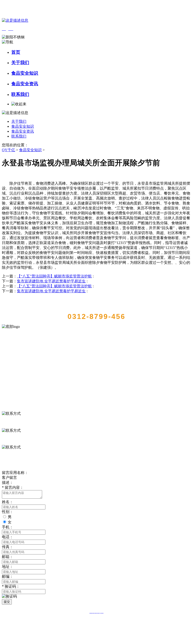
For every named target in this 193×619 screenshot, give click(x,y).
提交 (7, 601)
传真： (7, 547)
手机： (7, 527)
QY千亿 (8, 150)
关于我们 (20, 62)
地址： (7, 567)
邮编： (7, 576)
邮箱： (7, 557)
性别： (7, 512)
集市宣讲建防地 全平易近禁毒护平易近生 (51, 281)
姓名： (7, 502)
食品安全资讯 (24, 83)
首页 (15, 52)
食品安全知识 (24, 73)
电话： (7, 537)
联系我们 (20, 94)
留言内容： (13, 487)
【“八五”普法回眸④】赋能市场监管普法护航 (54, 276)
